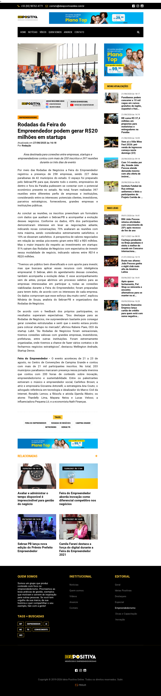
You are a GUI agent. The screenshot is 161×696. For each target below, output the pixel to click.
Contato (73, 608)
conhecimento (41, 629)
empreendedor (33, 624)
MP (20, 624)
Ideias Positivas (123, 590)
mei (20, 635)
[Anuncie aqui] (58, 107)
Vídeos (73, 596)
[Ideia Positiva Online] (28, 18)
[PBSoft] (80, 685)
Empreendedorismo (125, 608)
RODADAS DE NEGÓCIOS (61, 423)
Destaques (120, 596)
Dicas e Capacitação (126, 613)
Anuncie (73, 602)
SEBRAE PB (65, 427)
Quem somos (76, 590)
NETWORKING (50, 427)
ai (46, 624)
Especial (119, 602)
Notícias (73, 584)
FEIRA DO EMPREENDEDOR (35, 423)
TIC (28, 629)
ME (20, 629)
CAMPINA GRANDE (83, 423)
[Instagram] (137, 6)
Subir (119, 679)
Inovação (120, 619)
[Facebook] (133, 6)
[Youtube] (142, 6)
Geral (117, 584)
